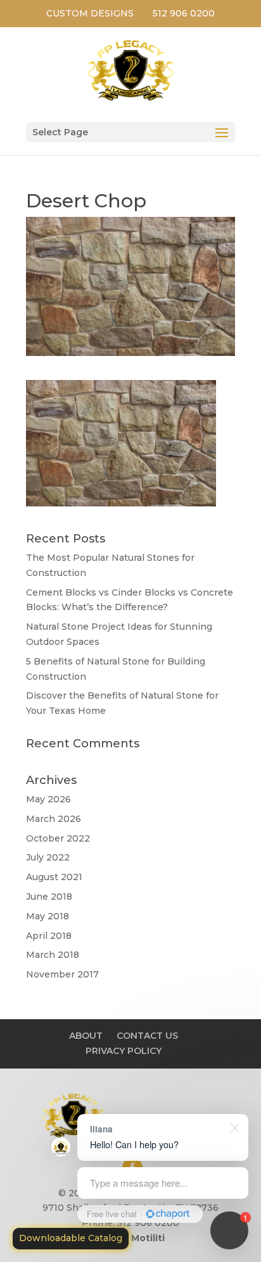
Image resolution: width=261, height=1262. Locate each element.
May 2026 (48, 799)
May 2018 (47, 916)
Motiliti (148, 1238)
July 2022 (48, 857)
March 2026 (53, 818)
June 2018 (49, 896)
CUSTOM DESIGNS (90, 13)
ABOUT (86, 1035)
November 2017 (62, 974)
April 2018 (49, 935)
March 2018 (52, 954)
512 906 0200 (184, 13)
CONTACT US (147, 1035)
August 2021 (54, 877)
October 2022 (58, 838)
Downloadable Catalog (70, 1238)
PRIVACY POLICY (124, 1051)
